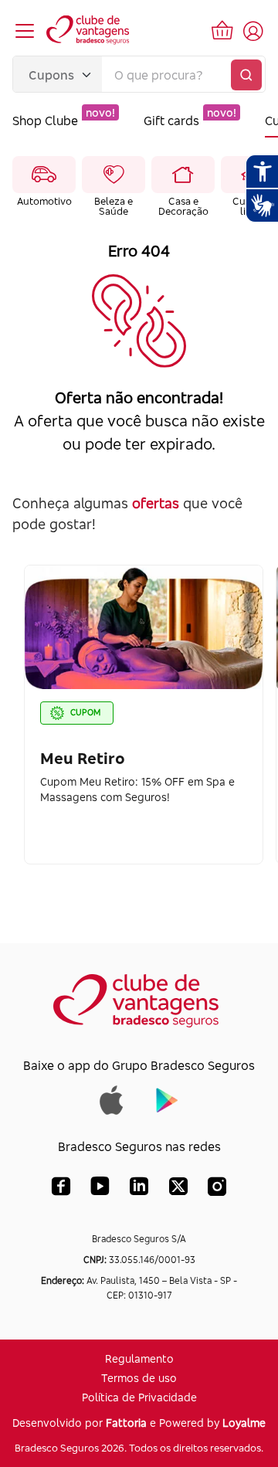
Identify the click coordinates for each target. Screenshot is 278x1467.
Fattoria (126, 1422)
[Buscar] (246, 74)
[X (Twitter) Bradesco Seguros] (178, 1189)
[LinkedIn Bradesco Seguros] (139, 1189)
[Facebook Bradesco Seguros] (61, 1189)
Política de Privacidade (139, 1397)
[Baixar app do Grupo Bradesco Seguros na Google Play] (167, 1098)
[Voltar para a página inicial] (88, 30)
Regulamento (139, 1358)
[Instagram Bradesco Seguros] (217, 1189)
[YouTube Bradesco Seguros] (100, 1189)
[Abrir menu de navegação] (24, 31)
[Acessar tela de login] (253, 31)
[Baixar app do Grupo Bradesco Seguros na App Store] (112, 1098)
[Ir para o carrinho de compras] (222, 30)
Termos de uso (139, 1377)
